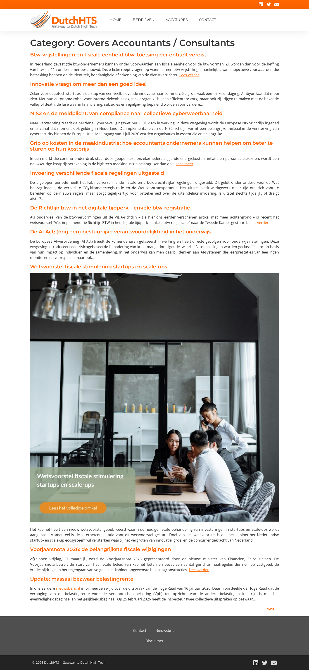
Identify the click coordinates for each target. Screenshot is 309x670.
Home (115, 20)
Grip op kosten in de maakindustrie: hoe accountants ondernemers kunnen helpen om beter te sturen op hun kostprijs (151, 146)
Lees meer (184, 163)
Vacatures (177, 20)
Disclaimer (154, 640)
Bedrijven (143, 20)
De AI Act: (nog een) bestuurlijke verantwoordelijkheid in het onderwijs (120, 232)
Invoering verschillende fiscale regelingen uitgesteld (97, 173)
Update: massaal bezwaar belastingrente (81, 579)
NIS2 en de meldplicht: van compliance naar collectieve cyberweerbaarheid (126, 113)
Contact (207, 20)
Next (272, 609)
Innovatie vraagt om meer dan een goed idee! (88, 84)
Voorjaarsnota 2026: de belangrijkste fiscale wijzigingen (100, 549)
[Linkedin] (261, 4)
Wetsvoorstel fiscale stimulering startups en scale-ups (98, 267)
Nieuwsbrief (165, 630)
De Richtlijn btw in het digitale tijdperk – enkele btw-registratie (110, 208)
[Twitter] (268, 4)
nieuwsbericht (68, 588)
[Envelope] (276, 4)
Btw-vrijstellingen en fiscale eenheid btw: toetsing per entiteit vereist (118, 55)
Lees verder (189, 74)
